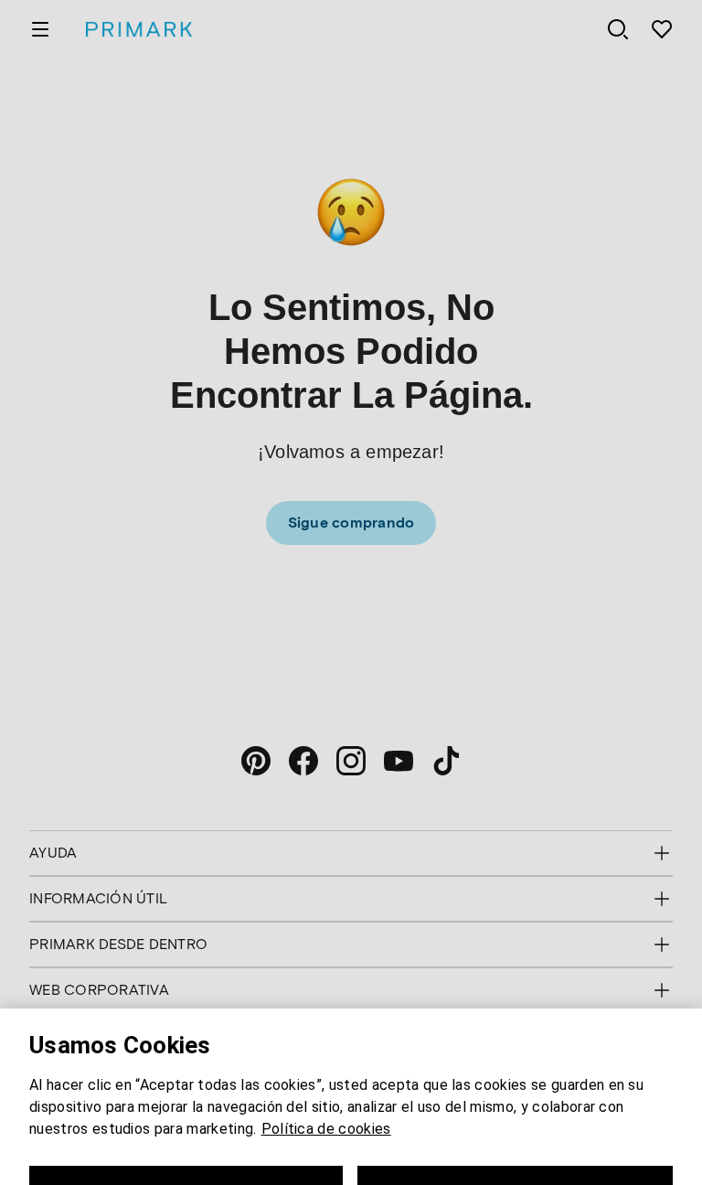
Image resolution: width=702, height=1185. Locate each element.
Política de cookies (326, 1064)
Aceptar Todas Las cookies (515, 1126)
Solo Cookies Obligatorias (186, 1126)
